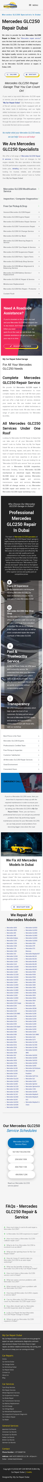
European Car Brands (9, 1434)
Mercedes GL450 (12, 1071)
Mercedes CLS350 (12, 985)
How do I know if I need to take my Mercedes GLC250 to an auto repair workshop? (18, 1260)
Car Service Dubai (8, 1362)
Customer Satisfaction (11, 755)
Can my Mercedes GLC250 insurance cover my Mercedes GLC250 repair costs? (20, 1300)
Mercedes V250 (31, 1089)
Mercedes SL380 (31, 1021)
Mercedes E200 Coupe (14, 1003)
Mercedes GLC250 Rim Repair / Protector (19, 289)
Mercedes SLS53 (31, 1081)
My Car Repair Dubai (11, 103)
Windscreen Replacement (13, 284)
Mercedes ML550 (31, 969)
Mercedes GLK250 (12, 1102)
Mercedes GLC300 (12, 1092)
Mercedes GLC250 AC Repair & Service (18, 279)
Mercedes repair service (30, 38)
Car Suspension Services (10, 1395)
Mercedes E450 (12, 1034)
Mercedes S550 (31, 995)
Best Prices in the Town (12, 736)
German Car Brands (9, 1442)
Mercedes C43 (11, 948)
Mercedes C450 (12, 951)
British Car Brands (8, 1440)
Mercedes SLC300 (31, 1045)
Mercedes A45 (11, 935)
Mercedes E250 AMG (13, 1013)
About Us (5, 1375)
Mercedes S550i (31, 998)
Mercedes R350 (31, 974)
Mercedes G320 (12, 1047)
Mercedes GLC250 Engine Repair (16, 217)
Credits (29, 1472)
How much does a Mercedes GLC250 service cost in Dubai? (19, 1274)
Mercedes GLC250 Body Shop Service (18, 261)
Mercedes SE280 (31, 1008)
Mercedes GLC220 (12, 1086)
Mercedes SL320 (31, 1016)
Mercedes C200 (12, 940)
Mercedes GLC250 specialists (25, 537)
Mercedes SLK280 (31, 1058)
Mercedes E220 (12, 1008)
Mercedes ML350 (31, 959)
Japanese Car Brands (9, 1429)
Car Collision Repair (8, 1417)
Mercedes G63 (11, 1055)
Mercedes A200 (12, 928)
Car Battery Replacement (10, 1403)
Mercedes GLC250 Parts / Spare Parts (18, 257)
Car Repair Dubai (8, 1370)
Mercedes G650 (12, 1060)
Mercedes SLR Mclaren (33, 1068)
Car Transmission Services (11, 1401)
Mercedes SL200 (31, 1011)
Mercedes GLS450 (31, 935)
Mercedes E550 (12, 1042)
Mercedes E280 (12, 1016)
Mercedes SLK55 (31, 1066)
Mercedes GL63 (12, 1076)
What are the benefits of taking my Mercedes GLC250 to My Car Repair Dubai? (20, 1268)
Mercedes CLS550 (12, 998)
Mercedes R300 (31, 972)
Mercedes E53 (11, 1037)
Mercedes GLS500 (31, 938)
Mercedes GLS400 (31, 933)
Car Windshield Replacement (12, 1411)
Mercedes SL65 (31, 1037)
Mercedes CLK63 (12, 982)
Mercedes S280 (31, 980)
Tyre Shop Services (8, 1387)
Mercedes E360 (12, 1029)
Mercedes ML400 (31, 961)
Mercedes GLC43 (12, 1094)
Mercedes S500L (31, 993)
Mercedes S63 (30, 1003)
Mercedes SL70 (31, 1039)
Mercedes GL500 (12, 1073)
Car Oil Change (7, 1406)
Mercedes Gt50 (30, 943)
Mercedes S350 (31, 982)
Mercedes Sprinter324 (33, 1086)
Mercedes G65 (11, 1058)
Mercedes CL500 (12, 956)
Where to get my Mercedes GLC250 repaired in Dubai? (19, 1320)
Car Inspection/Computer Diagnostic (14, 1414)
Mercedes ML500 (31, 967)
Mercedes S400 (31, 985)
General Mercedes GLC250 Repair (16, 212)
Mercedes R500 (31, 977)
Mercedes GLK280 (12, 1105)
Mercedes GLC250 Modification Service (19, 190)
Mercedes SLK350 (31, 1063)
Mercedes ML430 (31, 964)
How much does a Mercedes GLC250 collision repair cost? (19, 1239)
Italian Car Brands (8, 1437)
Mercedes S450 (31, 987)
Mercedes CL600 (12, 961)
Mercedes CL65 (12, 964)
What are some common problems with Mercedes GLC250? (20, 1281)
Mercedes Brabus (12, 938)
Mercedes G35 (11, 1050)
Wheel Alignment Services (11, 1393)
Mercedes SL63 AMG (32, 1034)
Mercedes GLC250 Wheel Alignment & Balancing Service (18, 267)
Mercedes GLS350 (31, 930)
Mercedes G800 (12, 1066)
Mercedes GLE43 (12, 1099)
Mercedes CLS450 (12, 990)
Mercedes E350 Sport (13, 1027)
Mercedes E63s (12, 1045)
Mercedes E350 (12, 1024)
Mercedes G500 (12, 1053)
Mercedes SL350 (31, 1019)
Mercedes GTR (30, 946)
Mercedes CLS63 (12, 1000)
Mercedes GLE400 (12, 1097)
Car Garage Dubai (8, 1364)
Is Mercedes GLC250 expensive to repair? (22, 1234)
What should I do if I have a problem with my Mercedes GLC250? (20, 1287)
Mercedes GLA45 (12, 1084)
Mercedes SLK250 (31, 1092)
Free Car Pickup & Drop (15, 206)
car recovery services (24, 329)
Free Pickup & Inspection (12, 750)
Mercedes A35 (11, 933)
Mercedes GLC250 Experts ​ (14, 741)
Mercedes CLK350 (12, 980)
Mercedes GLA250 (12, 1081)
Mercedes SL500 (31, 1027)
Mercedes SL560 (31, 1032)
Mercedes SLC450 (31, 1047)
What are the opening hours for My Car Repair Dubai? (20, 1253)
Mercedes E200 (12, 1006)
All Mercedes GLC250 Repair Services (18, 760)
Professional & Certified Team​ (14, 746)
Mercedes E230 (12, 1011)
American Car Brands (9, 1432)
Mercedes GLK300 (12, 1107)
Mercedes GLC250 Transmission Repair (19, 226)
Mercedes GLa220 (12, 1079)
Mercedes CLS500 (12, 993)
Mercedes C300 (12, 946)
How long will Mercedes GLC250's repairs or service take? (21, 1294)
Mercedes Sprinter (31, 1084)
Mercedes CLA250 (12, 969)
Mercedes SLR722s (32, 1076)
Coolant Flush (8, 294)
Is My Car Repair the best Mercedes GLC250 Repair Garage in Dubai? (19, 1314)
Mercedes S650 (31, 1006)
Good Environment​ (10, 764)
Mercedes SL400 (31, 1024)
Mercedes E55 (11, 1039)
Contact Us (6, 1372)
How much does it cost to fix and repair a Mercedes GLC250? (20, 1228)
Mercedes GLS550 (31, 940)
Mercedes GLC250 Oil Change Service (18, 231)
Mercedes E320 (12, 1021)
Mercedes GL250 (12, 1068)
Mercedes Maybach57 (33, 954)
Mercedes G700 (12, 1063)
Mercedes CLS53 (12, 995)
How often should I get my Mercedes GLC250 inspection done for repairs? (19, 1307)
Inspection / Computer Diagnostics (20, 198)
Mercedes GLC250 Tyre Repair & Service (19, 247)
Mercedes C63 (11, 954)
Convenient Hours (10, 769)
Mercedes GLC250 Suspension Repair (18, 252)
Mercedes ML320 (31, 956)
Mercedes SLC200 (31, 1042)
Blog (3, 1378)
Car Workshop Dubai (9, 1367)
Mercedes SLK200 (31, 1055)
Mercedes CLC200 (12, 974)
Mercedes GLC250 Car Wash (14, 236)
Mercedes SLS (30, 1079)
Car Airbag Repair (8, 1409)
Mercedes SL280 (31, 1013)
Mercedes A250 (12, 930)
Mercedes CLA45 (12, 972)
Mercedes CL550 (12, 959)
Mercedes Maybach (32, 1094)
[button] (21, 190)
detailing (16, 169)
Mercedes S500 (31, 990)
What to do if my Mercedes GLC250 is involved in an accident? (19, 1246)
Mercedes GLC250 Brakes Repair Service (19, 222)
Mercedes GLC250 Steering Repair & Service (18, 242)
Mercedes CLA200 (12, 967)
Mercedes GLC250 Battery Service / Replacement (17, 274)
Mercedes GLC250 (12, 1089)
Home (4, 1359)
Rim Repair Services (8, 1390)
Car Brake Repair (8, 1398)
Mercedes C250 (12, 943)
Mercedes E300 (12, 1019)
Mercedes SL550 (31, 1029)
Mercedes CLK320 (12, 977)
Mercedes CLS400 (12, 987)
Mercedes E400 (12, 1032)
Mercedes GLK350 (31, 928)
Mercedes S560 (31, 1000)
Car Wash (5, 1420)
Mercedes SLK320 (31, 1060)
